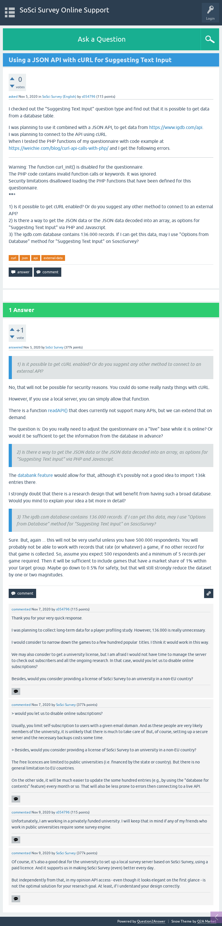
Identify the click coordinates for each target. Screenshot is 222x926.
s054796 (88, 97)
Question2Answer (151, 921)
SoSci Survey (54, 347)
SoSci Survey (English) (59, 97)
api (36, 258)
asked (13, 97)
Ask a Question (102, 39)
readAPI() (58, 410)
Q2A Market (206, 921)
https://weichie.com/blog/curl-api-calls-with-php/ (58, 148)
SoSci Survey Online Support (64, 10)
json (25, 258)
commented (21, 609)
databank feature (35, 475)
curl (13, 258)
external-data (53, 258)
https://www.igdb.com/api (175, 127)
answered (16, 347)
